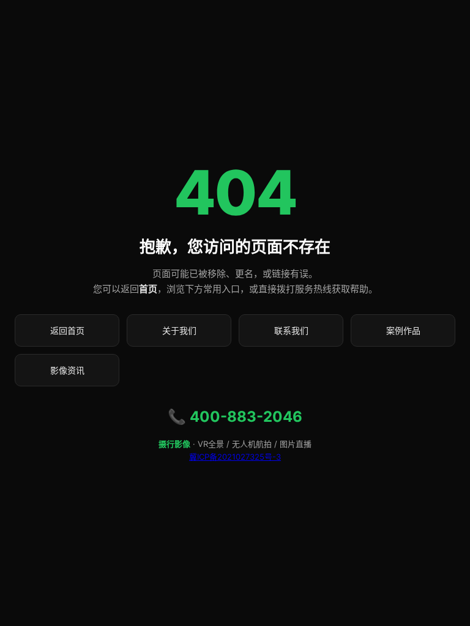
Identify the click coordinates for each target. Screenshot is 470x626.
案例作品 (403, 330)
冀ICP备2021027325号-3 (235, 457)
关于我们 (179, 330)
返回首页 (67, 330)
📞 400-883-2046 (235, 416)
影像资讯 (67, 370)
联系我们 (291, 330)
